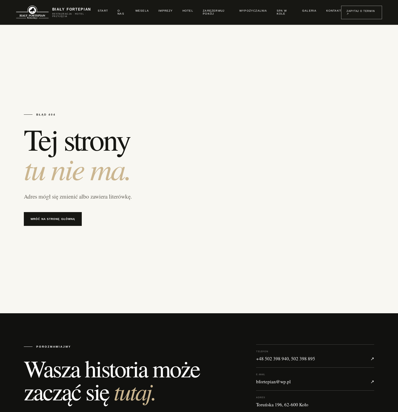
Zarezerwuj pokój (213, 12)
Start (103, 10)
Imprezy (165, 10)
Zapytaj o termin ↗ (361, 12)
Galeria (309, 10)
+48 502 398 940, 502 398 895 (315, 356)
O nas (121, 12)
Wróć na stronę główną (53, 218)
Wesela (142, 10)
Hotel (187, 10)
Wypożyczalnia (253, 10)
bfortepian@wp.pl (315, 379)
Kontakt (333, 10)
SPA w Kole (282, 12)
